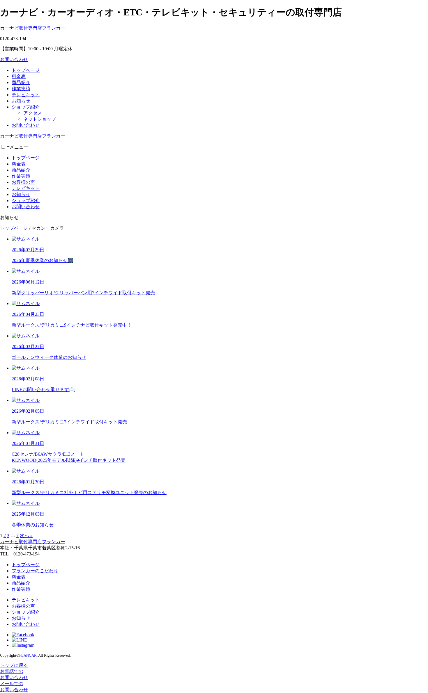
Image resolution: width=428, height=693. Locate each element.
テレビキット (26, 94)
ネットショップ (39, 119)
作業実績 (21, 88)
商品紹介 (21, 82)
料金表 (19, 76)
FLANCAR (28, 655)
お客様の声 (23, 182)
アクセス (32, 113)
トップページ (26, 70)
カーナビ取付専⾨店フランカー (32, 28)
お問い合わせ (14, 59)
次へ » (26, 535)
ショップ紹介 (26, 106)
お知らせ (21, 100)
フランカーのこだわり (35, 570)
